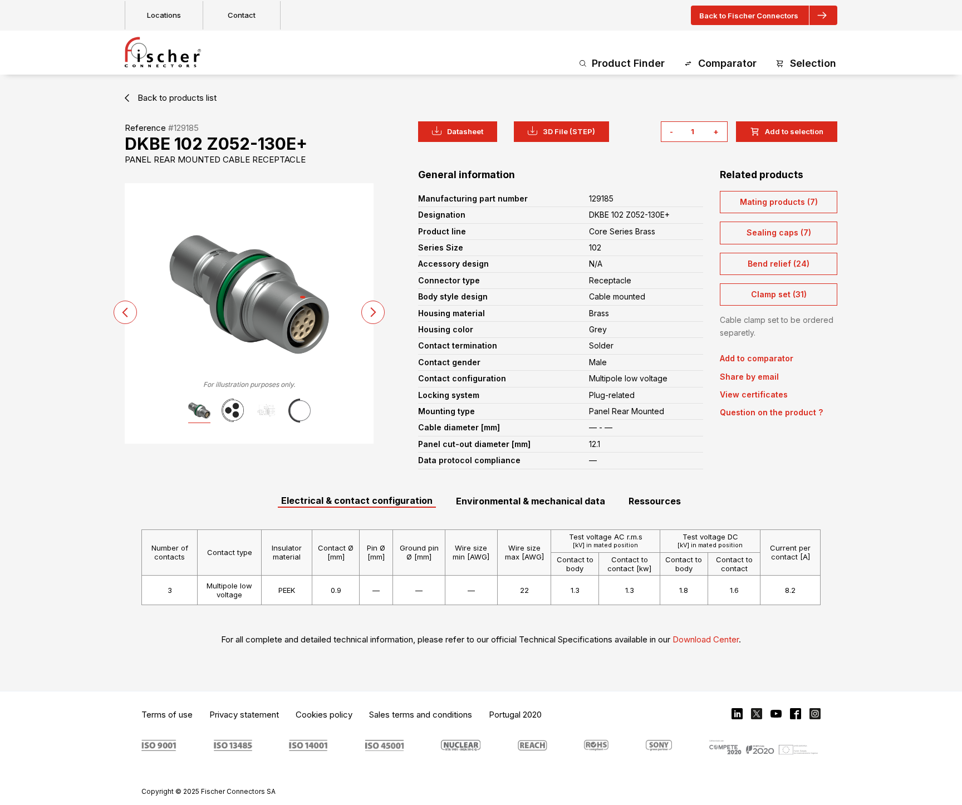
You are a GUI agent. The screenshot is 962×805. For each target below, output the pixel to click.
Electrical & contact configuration (357, 500)
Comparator (727, 63)
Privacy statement (244, 714)
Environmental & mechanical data (530, 501)
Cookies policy (324, 714)
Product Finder (628, 63)
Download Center (706, 639)
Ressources (655, 501)
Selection (813, 63)
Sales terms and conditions (420, 714)
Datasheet (465, 131)
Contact (242, 15)
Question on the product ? (771, 412)
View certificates (754, 394)
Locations (164, 15)
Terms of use (167, 714)
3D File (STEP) (569, 131)
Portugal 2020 (515, 714)
